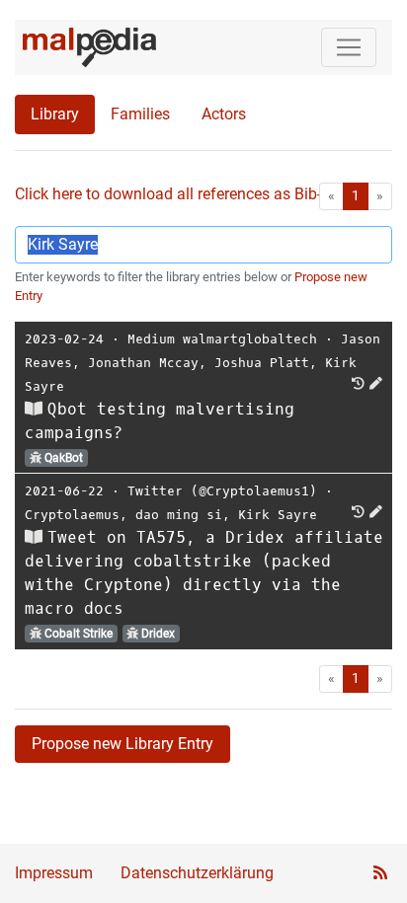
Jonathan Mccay (143, 362)
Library (55, 114)
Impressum (54, 873)
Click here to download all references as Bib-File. (182, 194)
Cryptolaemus (72, 514)
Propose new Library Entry (122, 743)
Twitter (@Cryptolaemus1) (222, 491)
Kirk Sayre (277, 514)
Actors (224, 114)
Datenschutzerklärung (197, 873)
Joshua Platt (261, 362)
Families (140, 114)
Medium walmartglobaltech (222, 339)
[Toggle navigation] (348, 47)
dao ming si (178, 514)
